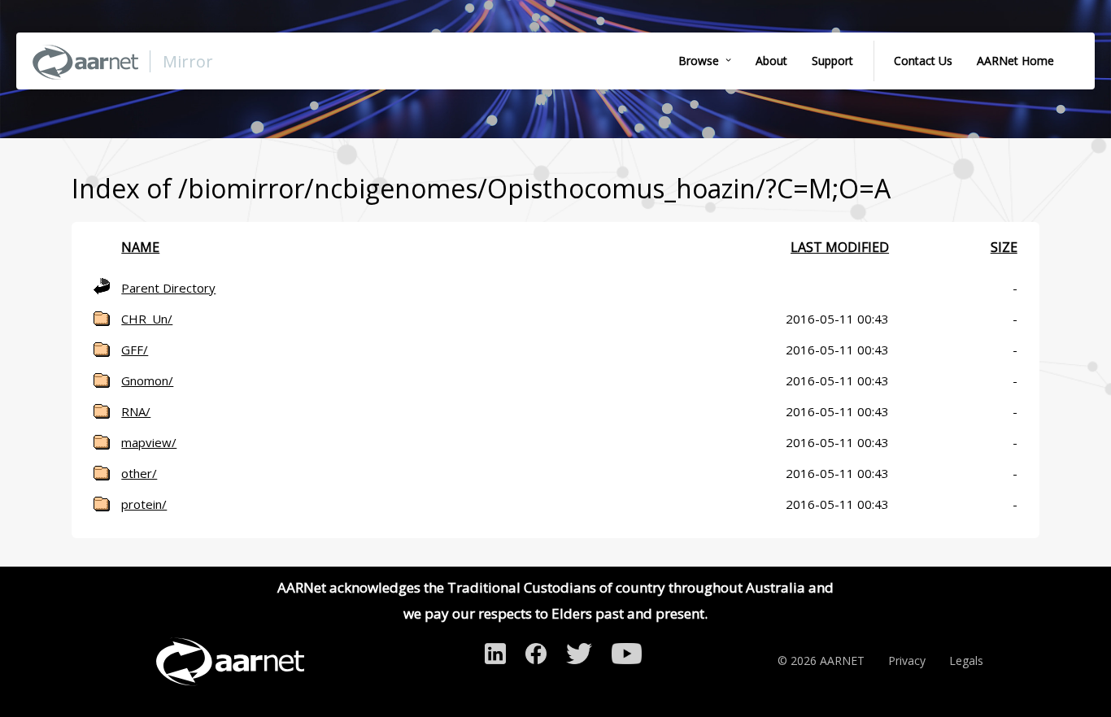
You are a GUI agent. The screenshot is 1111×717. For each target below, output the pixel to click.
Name (140, 247)
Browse (698, 60)
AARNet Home (1015, 60)
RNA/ (135, 411)
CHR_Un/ (146, 319)
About (771, 60)
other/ (139, 473)
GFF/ (134, 349)
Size (1004, 247)
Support (832, 60)
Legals (966, 660)
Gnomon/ (147, 380)
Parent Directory (168, 288)
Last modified (840, 247)
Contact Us (923, 60)
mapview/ (148, 442)
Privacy (907, 660)
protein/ (144, 504)
